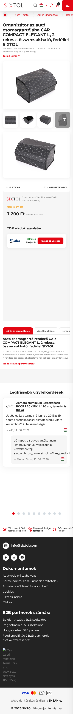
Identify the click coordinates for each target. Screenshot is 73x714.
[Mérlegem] (52, 5)
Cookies (8, 591)
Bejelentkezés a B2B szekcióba (24, 619)
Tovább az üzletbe (50, 240)
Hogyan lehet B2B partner (21, 630)
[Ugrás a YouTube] (22, 557)
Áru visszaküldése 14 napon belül (26, 586)
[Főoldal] (5, 14)
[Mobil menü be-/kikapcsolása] (67, 5)
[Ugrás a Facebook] (6, 557)
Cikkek (7, 602)
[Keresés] (35, 5)
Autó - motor (22, 14)
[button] (13, 513)
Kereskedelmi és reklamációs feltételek (30, 581)
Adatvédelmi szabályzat (19, 575)
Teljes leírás (10, 56)
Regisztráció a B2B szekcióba (23, 625)
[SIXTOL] (14, 5)
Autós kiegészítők (47, 14)
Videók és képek (46, 331)
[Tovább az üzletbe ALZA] (15, 241)
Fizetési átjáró (12, 597)
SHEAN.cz (56, 700)
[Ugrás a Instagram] (14, 557)
